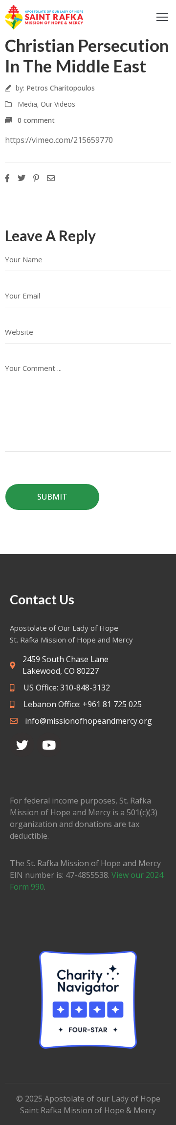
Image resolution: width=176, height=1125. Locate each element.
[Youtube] (49, 745)
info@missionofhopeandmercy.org (88, 720)
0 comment (36, 120)
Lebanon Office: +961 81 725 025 (82, 704)
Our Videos (58, 104)
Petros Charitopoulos (60, 87)
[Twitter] (22, 745)
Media (27, 104)
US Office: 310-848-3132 (66, 687)
